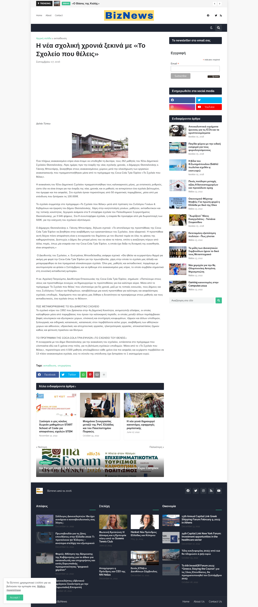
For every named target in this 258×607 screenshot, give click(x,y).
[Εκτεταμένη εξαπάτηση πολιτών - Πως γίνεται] (177, 237)
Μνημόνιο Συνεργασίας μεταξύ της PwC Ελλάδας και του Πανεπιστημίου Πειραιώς (98, 426)
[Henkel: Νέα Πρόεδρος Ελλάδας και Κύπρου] (145, 522)
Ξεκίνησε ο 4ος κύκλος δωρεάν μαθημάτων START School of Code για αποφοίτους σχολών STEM (55, 426)
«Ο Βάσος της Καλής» (86, 3)
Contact (59, 15)
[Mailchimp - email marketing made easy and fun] (214, 76)
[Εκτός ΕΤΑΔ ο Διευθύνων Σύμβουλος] (145, 558)
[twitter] (216, 15)
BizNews (62, 601)
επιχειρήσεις (64, 365)
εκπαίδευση (60, 38)
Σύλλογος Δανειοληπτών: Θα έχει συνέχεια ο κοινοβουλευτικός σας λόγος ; (75, 519)
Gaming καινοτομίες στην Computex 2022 (203, 284)
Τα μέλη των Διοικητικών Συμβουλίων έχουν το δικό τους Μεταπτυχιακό (203, 251)
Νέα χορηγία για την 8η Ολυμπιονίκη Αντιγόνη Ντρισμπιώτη (201, 268)
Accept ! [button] (15, 597)
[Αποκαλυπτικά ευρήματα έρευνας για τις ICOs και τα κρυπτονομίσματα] (177, 130)
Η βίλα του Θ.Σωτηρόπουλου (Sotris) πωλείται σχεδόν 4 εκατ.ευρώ (203, 166)
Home (39, 15)
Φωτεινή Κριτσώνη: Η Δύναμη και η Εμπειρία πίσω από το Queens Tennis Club (112, 537)
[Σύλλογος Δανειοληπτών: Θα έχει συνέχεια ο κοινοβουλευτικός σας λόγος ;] (44, 520)
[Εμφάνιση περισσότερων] (104, 375)
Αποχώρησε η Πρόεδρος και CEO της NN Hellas (112, 571)
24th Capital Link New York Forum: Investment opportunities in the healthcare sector (201, 536)
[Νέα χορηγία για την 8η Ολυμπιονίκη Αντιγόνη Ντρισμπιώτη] (177, 269)
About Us (199, 601)
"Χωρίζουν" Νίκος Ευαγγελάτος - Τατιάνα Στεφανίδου (201, 219)
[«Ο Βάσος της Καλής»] (57, 3)
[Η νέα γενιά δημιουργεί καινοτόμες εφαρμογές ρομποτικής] (144, 405)
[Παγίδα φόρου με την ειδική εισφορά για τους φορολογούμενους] (177, 148)
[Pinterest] (90, 375)
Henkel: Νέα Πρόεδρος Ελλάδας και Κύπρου (144, 534)
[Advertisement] (100, 92)
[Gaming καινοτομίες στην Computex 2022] (177, 286)
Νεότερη (42, 447)
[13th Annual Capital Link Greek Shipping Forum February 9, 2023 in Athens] (171, 520)
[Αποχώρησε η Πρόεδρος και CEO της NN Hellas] (113, 558)
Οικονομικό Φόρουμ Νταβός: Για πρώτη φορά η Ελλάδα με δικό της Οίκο (204, 201)
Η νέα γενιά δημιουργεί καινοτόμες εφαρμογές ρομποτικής (141, 425)
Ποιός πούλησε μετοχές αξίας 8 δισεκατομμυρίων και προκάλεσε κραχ (203, 184)
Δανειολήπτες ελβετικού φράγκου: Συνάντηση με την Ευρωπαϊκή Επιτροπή (71, 583)
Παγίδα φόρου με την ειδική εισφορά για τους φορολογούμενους (204, 146)
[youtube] (219, 491)
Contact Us (215, 601)
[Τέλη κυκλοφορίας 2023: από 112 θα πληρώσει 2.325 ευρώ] (171, 554)
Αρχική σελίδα (43, 38)
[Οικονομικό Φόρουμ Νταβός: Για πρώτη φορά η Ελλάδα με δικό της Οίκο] (177, 202)
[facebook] (208, 15)
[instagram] (182, 107)
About (48, 15)
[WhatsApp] (83, 375)
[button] (215, 4)
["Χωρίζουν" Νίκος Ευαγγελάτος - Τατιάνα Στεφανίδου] (177, 220)
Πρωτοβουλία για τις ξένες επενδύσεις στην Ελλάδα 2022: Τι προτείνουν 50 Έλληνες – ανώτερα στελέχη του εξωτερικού (74, 538)
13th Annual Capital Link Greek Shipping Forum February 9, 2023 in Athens (201, 519)
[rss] (221, 15)
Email (175, 63)
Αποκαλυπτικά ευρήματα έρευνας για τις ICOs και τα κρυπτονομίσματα (203, 129)
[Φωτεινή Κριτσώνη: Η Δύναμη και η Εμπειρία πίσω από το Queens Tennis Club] (113, 522)
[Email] (97, 375)
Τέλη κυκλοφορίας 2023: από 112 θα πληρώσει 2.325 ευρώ (201, 552)
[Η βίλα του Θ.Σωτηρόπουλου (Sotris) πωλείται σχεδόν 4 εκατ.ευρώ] (177, 165)
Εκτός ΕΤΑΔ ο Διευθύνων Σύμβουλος (144, 570)
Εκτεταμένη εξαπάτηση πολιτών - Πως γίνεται (202, 235)
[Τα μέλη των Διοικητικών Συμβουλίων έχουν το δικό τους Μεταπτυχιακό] (177, 252)
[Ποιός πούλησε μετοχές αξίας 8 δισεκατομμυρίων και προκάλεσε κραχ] (177, 185)
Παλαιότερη (156, 447)
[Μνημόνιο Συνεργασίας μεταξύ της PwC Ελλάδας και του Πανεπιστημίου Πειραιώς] (100, 405)
